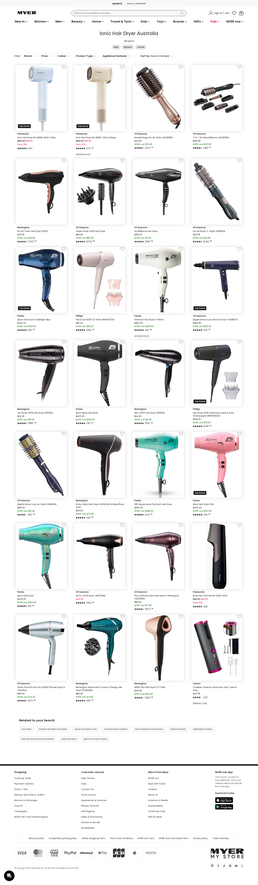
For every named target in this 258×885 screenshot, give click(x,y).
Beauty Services (90, 805)
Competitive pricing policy (63, 838)
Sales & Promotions (92, 816)
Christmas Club (156, 811)
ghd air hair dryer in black (95, 739)
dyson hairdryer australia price (149, 729)
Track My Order (22, 778)
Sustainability (155, 805)
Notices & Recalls (90, 822)
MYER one (153, 778)
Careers (152, 789)
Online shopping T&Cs (93, 838)
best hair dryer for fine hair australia (38, 739)
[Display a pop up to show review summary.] (93, 148)
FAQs (84, 783)
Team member (221, 838)
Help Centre (87, 778)
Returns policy (36, 838)
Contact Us (87, 789)
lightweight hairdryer (202, 729)
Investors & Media (158, 800)
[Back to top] (249, 878)
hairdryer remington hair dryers (53, 729)
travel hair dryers (178, 729)
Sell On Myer (155, 816)
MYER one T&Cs (146, 838)
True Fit (18, 805)
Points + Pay (21, 789)
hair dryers (26, 729)
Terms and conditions (121, 838)
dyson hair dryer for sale (86, 729)
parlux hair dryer (69, 739)
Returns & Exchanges (25, 800)
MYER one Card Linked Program (31, 816)
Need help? (9, 876)
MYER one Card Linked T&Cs (174, 838)
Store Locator (88, 794)
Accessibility (88, 827)
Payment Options (24, 783)
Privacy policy (201, 838)
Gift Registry (88, 811)
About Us (153, 794)
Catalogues (20, 811)
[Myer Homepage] (26, 14)
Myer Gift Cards (156, 783)
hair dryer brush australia (115, 729)
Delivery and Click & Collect (29, 794)
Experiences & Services (93, 800)
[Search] (182, 13)
